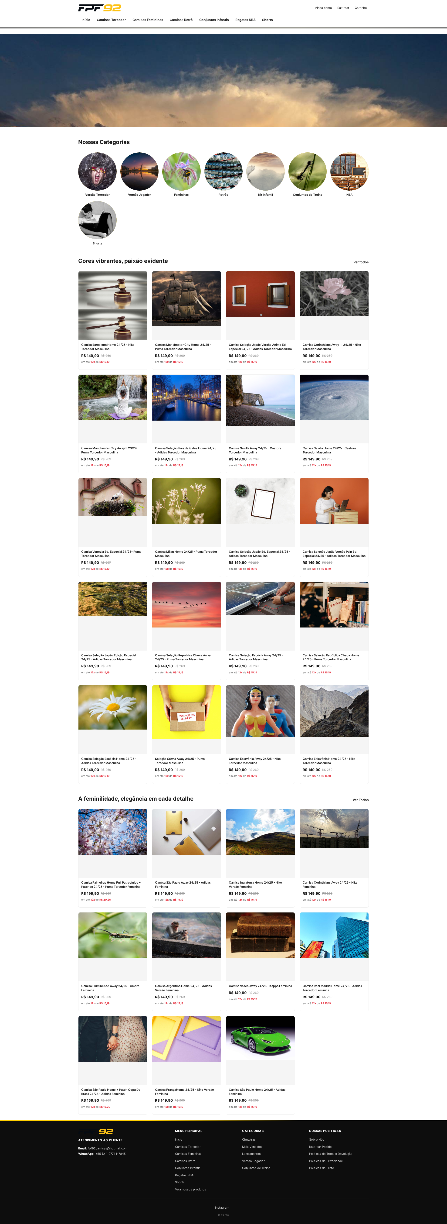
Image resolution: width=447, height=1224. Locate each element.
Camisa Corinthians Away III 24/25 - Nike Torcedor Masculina (332, 347)
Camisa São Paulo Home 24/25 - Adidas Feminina (257, 1092)
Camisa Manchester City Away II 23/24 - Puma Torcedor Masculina (110, 450)
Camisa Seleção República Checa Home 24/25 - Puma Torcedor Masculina (331, 657)
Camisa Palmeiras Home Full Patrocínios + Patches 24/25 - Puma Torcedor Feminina (111, 884)
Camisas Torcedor (111, 20)
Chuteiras (249, 1139)
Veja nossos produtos (190, 1189)
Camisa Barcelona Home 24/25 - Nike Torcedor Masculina (108, 347)
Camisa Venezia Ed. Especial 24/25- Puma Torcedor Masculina (111, 554)
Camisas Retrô (181, 20)
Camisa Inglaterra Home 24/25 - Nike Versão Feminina (255, 884)
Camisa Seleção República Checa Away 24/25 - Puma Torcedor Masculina (183, 657)
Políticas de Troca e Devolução (330, 1153)
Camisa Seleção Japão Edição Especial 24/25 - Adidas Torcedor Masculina (108, 657)
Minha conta (323, 8)
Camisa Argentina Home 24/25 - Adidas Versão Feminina (183, 988)
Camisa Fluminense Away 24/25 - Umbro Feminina (110, 988)
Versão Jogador (253, 1161)
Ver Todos (361, 800)
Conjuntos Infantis (214, 20)
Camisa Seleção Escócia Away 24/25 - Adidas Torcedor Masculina (256, 657)
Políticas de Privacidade (326, 1161)
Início (85, 20)
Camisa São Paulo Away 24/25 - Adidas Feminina (183, 884)
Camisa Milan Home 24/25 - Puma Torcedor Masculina (186, 554)
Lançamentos (251, 1153)
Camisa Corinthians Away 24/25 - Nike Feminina (330, 884)
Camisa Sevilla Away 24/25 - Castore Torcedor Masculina (255, 450)
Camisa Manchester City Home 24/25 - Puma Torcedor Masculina (183, 347)
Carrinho (361, 8)
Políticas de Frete (321, 1168)
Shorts (267, 20)
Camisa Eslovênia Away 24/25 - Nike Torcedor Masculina (255, 761)
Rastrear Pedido (320, 1147)
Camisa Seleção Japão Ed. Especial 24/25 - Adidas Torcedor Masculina (259, 554)
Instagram (222, 1207)
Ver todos (361, 262)
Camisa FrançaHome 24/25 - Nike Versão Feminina (184, 1092)
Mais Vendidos (252, 1147)
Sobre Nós (316, 1139)
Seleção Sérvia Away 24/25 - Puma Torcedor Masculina (180, 761)
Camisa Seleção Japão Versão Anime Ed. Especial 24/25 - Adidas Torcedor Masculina (260, 347)
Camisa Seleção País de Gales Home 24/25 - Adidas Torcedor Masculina (185, 450)
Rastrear (343, 8)
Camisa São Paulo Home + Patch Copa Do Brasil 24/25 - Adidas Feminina (110, 1092)
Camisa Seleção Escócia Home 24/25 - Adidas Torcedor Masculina (108, 761)
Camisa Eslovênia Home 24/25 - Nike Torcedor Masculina (329, 761)
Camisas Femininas (147, 20)
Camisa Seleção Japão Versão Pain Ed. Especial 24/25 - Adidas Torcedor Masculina (334, 554)
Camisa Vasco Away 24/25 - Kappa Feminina (260, 986)
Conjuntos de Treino (256, 1168)
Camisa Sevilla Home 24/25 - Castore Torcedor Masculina (329, 450)
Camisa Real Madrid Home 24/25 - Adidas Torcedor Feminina (332, 988)
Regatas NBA (245, 20)
